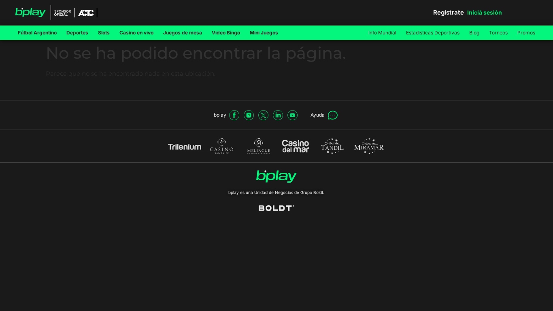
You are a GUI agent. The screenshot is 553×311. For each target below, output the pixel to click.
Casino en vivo (136, 33)
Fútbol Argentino (37, 33)
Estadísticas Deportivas (432, 33)
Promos (526, 33)
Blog (474, 33)
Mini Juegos (264, 33)
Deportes (77, 33)
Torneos (498, 33)
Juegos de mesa (182, 33)
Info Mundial (382, 33)
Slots (104, 33)
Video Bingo (226, 33)
